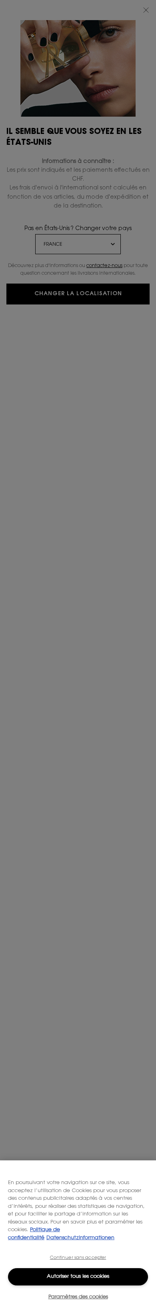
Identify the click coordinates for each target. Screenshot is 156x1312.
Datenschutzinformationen (80, 1237)
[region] (78, 1236)
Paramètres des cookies (78, 1297)
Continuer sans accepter (78, 1258)
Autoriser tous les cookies (78, 1276)
